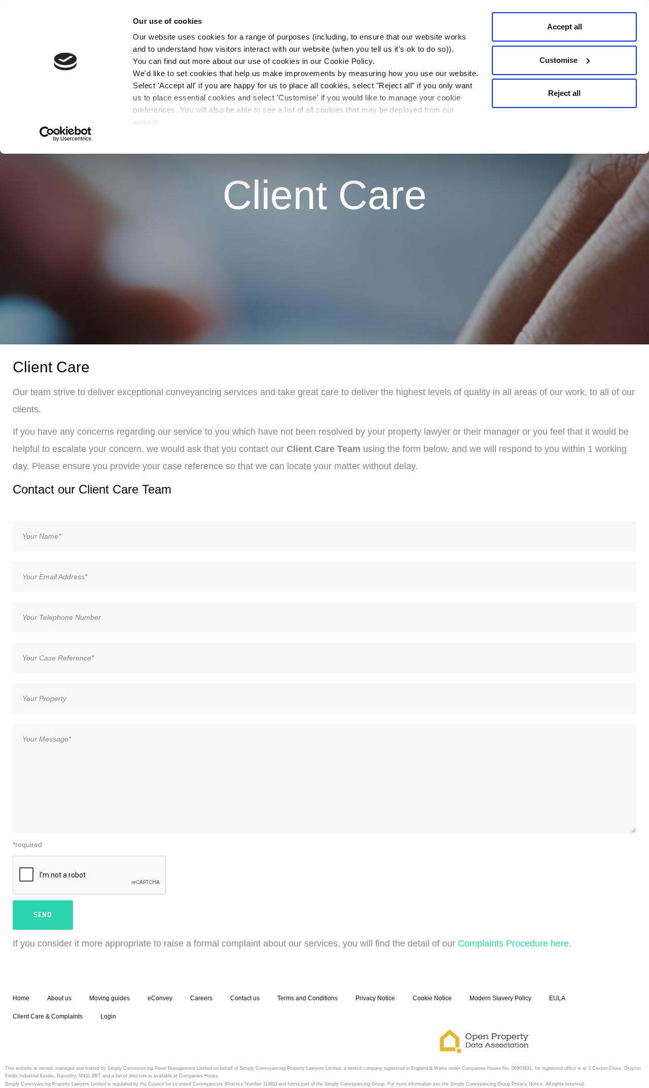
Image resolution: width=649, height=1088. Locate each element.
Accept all (564, 26)
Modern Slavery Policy (500, 998)
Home (21, 998)
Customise (558, 60)
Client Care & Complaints (48, 1016)
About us (59, 998)
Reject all (564, 93)
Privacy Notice (375, 998)
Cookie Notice (432, 998)
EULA (557, 998)
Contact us (245, 998)
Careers (201, 998)
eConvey (160, 998)
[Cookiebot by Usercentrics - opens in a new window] (65, 134)
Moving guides (109, 998)
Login (108, 1016)
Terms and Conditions (307, 998)
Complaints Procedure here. (514, 943)
